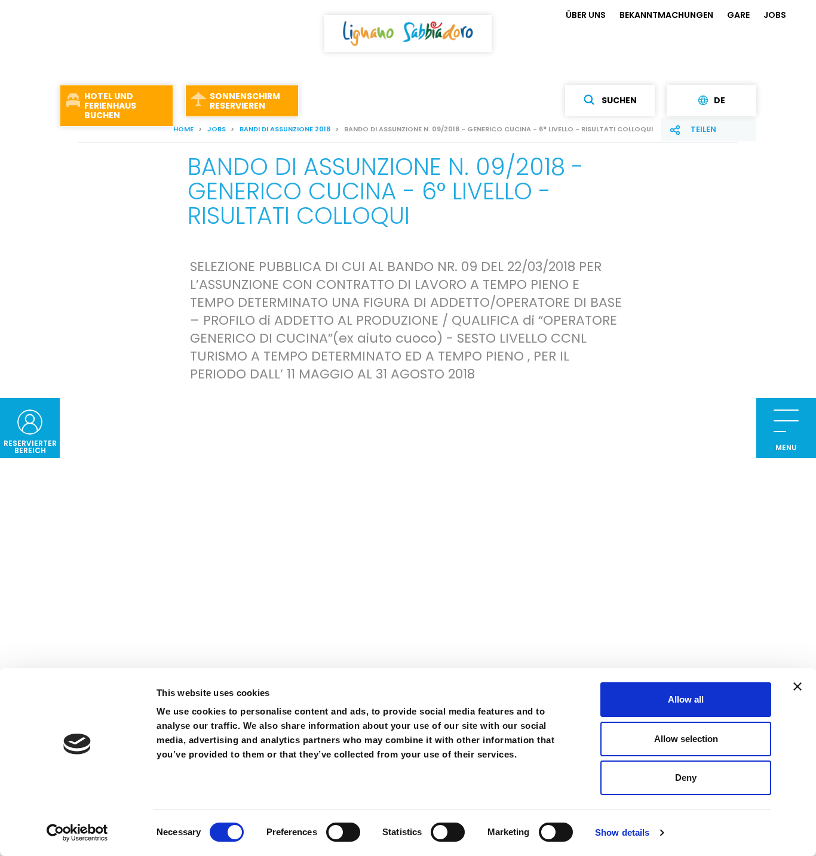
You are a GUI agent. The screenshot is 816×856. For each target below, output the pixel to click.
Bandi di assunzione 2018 (285, 129)
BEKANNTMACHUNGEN (666, 15)
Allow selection (686, 739)
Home (183, 129)
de (719, 100)
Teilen (703, 129)
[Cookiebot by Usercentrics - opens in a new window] (77, 833)
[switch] (343, 832)
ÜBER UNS (586, 15)
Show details (622, 832)
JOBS (774, 15)
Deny (686, 777)
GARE (738, 15)
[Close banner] (797, 686)
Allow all (686, 699)
